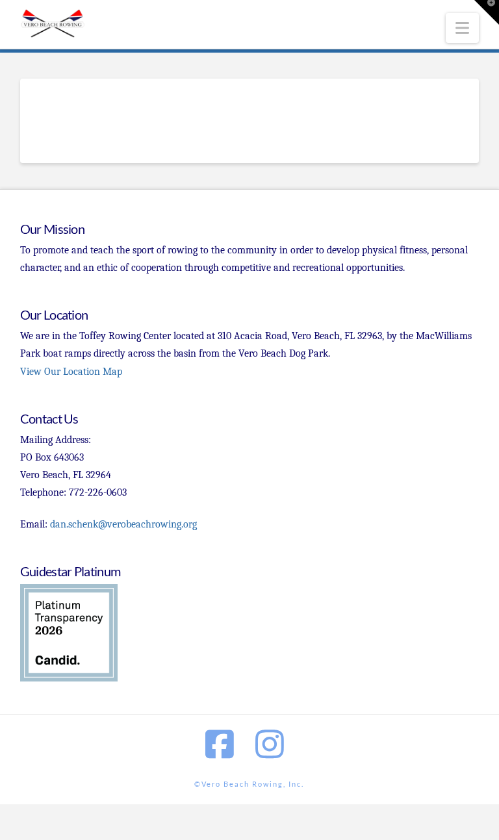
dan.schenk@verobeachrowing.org (123, 524)
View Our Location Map (71, 371)
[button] (462, 28)
